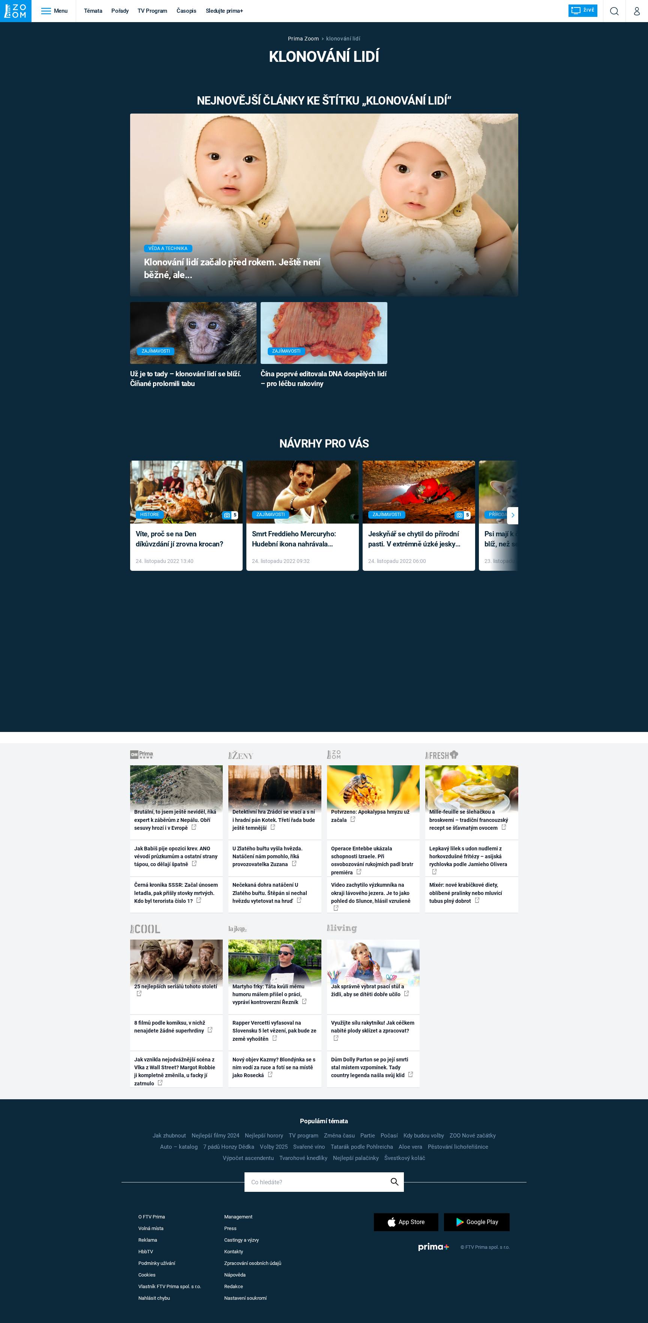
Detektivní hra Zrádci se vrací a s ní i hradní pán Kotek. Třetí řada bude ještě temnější (273, 820)
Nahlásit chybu (154, 1298)
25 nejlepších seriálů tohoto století (175, 986)
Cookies (147, 1275)
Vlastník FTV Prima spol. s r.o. (169, 1286)
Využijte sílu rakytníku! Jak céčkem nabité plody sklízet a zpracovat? (372, 1027)
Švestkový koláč (404, 1158)
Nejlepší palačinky (356, 1158)
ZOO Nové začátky (473, 1135)
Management (238, 1217)
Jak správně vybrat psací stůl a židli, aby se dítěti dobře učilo (367, 990)
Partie (367, 1135)
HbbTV (145, 1251)
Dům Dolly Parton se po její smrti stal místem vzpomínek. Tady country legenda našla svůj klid (369, 1068)
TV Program (152, 10)
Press (230, 1228)
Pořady (119, 10)
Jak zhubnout (169, 1135)
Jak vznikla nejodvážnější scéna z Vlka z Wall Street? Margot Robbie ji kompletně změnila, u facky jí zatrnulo (174, 1072)
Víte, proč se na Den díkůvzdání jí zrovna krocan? (179, 539)
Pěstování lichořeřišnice (458, 1146)
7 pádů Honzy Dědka (228, 1146)
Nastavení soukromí (245, 1298)
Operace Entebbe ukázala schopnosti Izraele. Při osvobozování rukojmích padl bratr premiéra (372, 861)
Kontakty (233, 1251)
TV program (303, 1135)
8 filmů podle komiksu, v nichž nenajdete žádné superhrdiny (169, 1027)
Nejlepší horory (264, 1135)
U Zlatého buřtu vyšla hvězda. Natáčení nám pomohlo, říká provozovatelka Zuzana (267, 857)
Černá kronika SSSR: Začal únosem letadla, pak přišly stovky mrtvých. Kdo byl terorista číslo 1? (176, 893)
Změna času (339, 1135)
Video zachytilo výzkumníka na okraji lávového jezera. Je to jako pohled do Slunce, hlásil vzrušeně (371, 893)
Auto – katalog (179, 1146)
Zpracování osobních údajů (252, 1263)
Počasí (389, 1135)
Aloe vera (410, 1146)
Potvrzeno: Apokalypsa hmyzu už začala (370, 816)
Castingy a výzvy (241, 1240)
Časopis (186, 10)
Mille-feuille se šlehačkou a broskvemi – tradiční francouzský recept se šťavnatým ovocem (468, 820)
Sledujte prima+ (224, 10)
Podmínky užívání (156, 1263)
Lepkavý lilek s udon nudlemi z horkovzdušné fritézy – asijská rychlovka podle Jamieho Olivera (468, 857)
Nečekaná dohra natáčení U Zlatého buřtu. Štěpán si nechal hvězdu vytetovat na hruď (269, 893)
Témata (93, 10)
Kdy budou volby (424, 1135)
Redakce (233, 1286)
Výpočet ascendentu (248, 1158)
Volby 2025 (274, 1146)
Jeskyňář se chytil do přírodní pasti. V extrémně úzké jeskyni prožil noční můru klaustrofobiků (414, 539)
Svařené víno (309, 1146)
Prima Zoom (303, 39)
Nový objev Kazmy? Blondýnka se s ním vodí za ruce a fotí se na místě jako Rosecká (273, 1068)
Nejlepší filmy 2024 (215, 1135)
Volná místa (151, 1228)
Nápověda (235, 1275)
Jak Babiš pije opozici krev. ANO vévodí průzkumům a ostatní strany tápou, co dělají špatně (176, 857)
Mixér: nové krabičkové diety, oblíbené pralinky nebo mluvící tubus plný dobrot (465, 893)
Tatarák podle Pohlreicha (362, 1146)
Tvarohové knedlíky (303, 1158)
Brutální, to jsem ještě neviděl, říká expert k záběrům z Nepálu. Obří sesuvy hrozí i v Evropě (175, 820)
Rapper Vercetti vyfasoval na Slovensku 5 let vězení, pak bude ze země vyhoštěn (274, 1031)
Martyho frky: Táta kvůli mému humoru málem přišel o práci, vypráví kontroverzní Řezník (268, 994)
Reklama (147, 1240)
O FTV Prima (151, 1217)
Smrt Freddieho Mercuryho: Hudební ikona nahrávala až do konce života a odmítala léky (297, 539)
